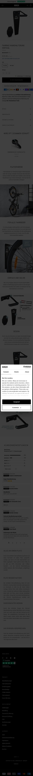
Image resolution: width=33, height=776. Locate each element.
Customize (15, 407)
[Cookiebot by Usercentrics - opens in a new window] (23, 367)
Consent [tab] (6, 372)
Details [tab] (16, 372)
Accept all (16, 402)
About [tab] (27, 372)
